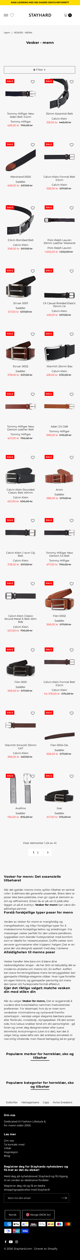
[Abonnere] (64, 1198)
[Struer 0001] (20, 283)
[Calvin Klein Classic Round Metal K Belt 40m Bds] (20, 596)
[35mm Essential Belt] (59, 93)
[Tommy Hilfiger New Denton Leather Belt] (20, 406)
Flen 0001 (21, 682)
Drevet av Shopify (45, 1248)
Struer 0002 (20, 366)
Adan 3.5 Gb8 (59, 426)
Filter (39, 69)
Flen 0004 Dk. (59, 745)
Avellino (20, 808)
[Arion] (59, 469)
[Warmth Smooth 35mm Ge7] (20, 725)
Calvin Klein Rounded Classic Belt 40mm (20, 491)
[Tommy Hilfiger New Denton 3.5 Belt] (59, 532)
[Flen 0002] (59, 596)
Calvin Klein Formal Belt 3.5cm (59, 178)
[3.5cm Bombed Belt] (20, 220)
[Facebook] (5, 1242)
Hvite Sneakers (62, 1102)
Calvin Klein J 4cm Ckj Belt (20, 554)
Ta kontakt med (14, 1144)
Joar (59, 808)
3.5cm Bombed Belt (21, 240)
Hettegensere (30, 1102)
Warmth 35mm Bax (59, 366)
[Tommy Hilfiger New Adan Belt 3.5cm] (20, 93)
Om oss (9, 1140)
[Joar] (59, 788)
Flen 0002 (59, 615)
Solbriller (12, 1102)
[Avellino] (20, 788)
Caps (46, 1102)
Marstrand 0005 (20, 176)
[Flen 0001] (20, 662)
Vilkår (7, 1148)
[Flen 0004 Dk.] (59, 725)
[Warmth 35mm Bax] (59, 346)
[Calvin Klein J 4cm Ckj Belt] (20, 532)
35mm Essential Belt (59, 113)
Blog (7, 1155)
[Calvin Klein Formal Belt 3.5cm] (59, 157)
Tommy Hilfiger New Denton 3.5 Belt (59, 554)
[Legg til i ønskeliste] (32, 81)
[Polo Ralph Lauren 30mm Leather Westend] (59, 220)
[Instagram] (16, 1242)
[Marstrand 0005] (20, 157)
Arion (59, 489)
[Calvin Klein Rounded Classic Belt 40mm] (20, 469)
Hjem (7, 32)
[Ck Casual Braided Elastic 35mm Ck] (59, 283)
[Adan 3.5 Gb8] (59, 406)
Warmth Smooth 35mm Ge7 (20, 747)
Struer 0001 (20, 303)
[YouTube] (11, 1242)
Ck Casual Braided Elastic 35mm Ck (59, 305)
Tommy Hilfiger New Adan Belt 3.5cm (20, 115)
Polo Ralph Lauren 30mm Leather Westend (59, 242)
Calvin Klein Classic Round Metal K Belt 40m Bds (20, 619)
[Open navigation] (6, 15)
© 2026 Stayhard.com (18, 1248)
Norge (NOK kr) (40, 1214)
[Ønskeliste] (12, 15)
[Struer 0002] (20, 346)
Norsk (12, 1214)
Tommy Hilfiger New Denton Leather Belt (20, 428)
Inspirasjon (11, 1152)
